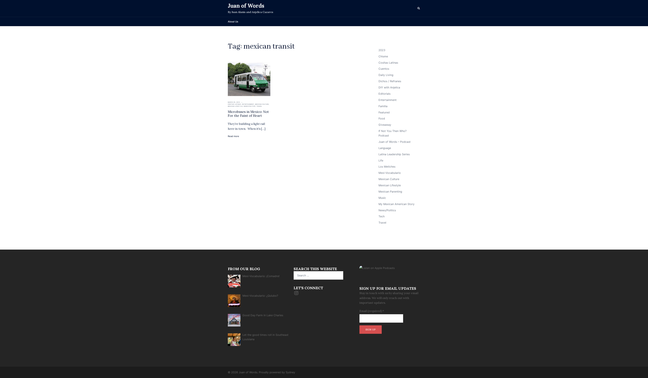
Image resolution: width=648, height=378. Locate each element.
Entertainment (248, 104)
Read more (233, 136)
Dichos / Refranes (390, 81)
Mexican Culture (262, 104)
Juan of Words (246, 5)
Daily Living (386, 75)
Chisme (383, 56)
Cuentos (384, 68)
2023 (382, 50)
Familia (383, 106)
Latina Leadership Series (394, 154)
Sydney (290, 372)
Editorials (384, 93)
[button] (418, 8)
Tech (382, 216)
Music (382, 197)
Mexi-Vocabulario (390, 172)
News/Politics (249, 106)
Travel (259, 106)
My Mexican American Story (396, 204)
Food (382, 118)
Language (385, 148)
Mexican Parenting (390, 191)
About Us (233, 21)
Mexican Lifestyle (235, 106)
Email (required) (371, 311)
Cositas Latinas (234, 104)
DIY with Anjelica (389, 87)
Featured (384, 112)
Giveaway (385, 124)
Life (381, 160)
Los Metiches (387, 166)
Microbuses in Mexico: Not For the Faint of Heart (248, 114)
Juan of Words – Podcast (395, 141)
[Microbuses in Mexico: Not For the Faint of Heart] (249, 78)
